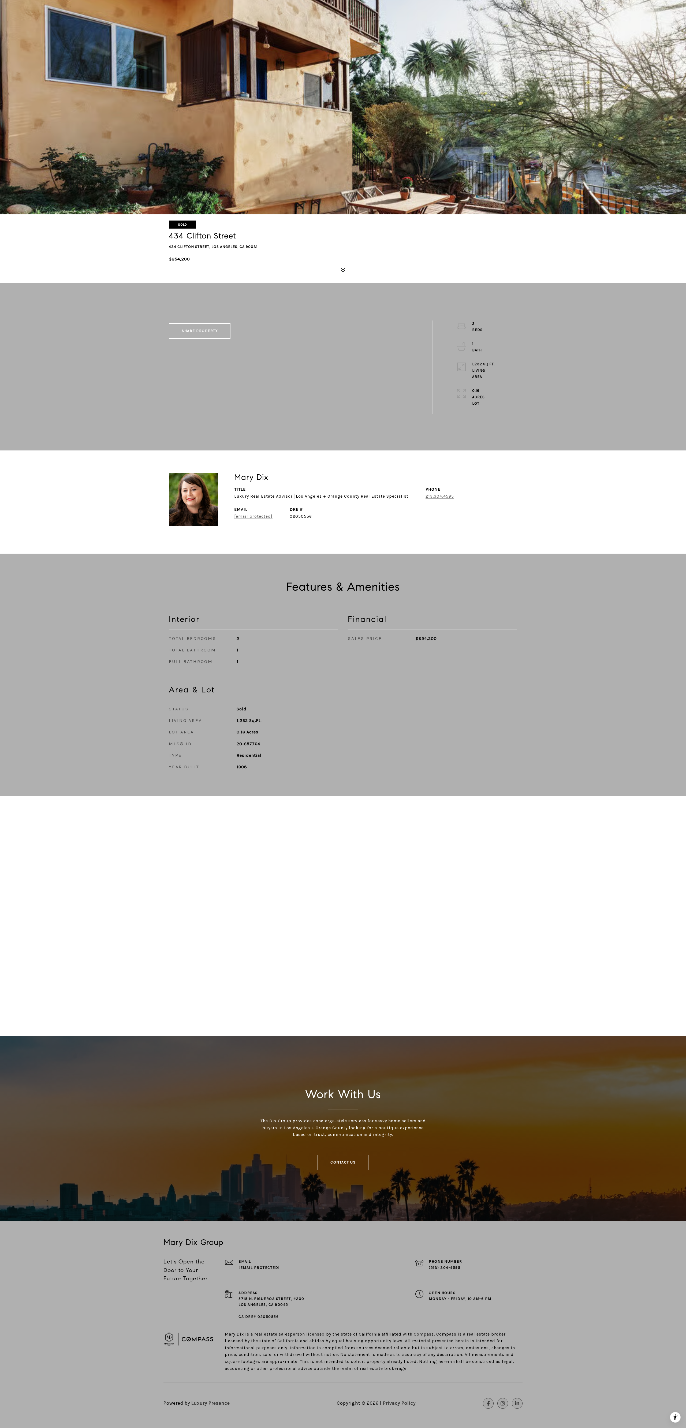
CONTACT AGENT (358, 513)
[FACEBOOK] (488, 1403)
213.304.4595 (440, 496)
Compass (446, 1334)
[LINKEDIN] (517, 1403)
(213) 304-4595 (444, 1267)
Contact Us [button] (343, 1162)
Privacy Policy (399, 1403)
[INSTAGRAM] (502, 1403)
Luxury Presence (210, 1403)
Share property (200, 331)
